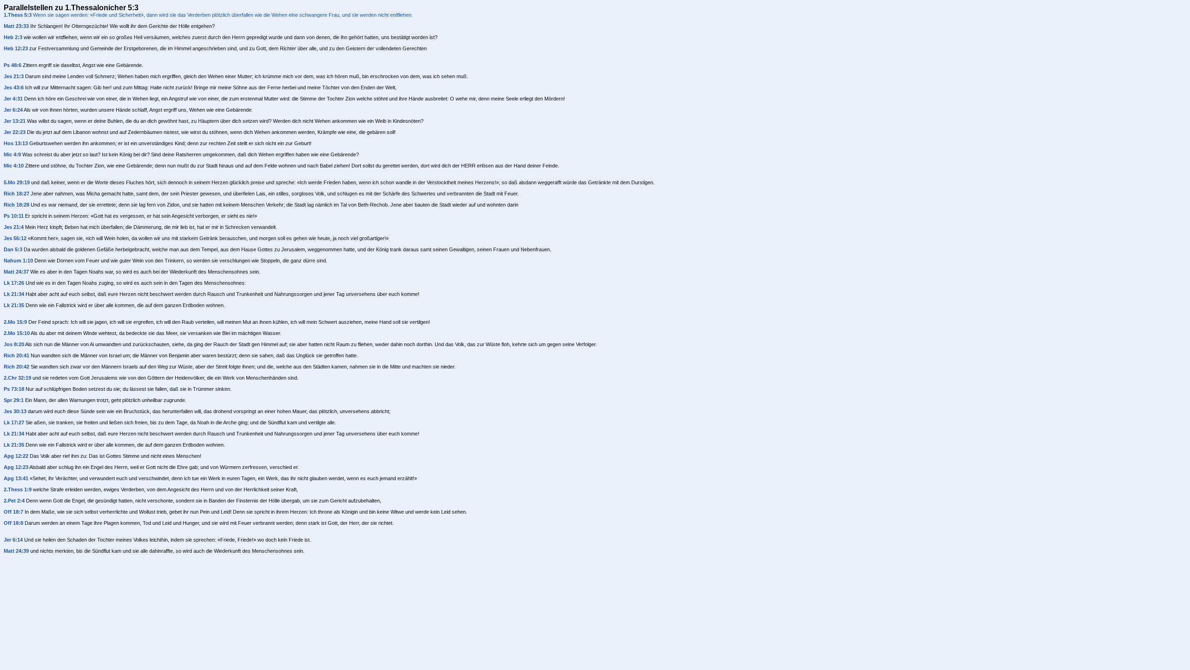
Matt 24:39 (16, 551)
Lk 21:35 (14, 305)
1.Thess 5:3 (18, 15)
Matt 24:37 (16, 272)
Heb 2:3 (13, 37)
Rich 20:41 (16, 355)
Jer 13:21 (15, 121)
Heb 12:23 (16, 48)
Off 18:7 (13, 512)
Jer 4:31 (13, 98)
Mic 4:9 (12, 154)
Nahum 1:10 (18, 260)
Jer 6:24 (13, 110)
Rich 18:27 (16, 193)
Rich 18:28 (16, 205)
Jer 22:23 (15, 132)
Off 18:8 (13, 523)
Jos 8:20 (14, 344)
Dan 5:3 (13, 249)
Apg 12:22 (16, 456)
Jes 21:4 (14, 227)
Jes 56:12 (15, 238)
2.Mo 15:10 (17, 333)
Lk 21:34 (14, 294)
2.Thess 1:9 (18, 489)
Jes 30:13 (15, 411)
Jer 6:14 (13, 540)
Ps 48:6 (12, 65)
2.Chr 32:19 (17, 378)
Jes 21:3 (14, 76)
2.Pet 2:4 (14, 500)
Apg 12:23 (16, 467)
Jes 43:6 (14, 87)
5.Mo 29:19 (17, 182)
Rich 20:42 (16, 366)
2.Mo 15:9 (15, 322)
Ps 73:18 (14, 389)
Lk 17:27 (14, 422)
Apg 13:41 (16, 478)
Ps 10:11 (14, 216)
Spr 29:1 (14, 400)
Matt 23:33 (16, 26)
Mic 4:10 (14, 165)
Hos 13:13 (16, 143)
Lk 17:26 (14, 283)
